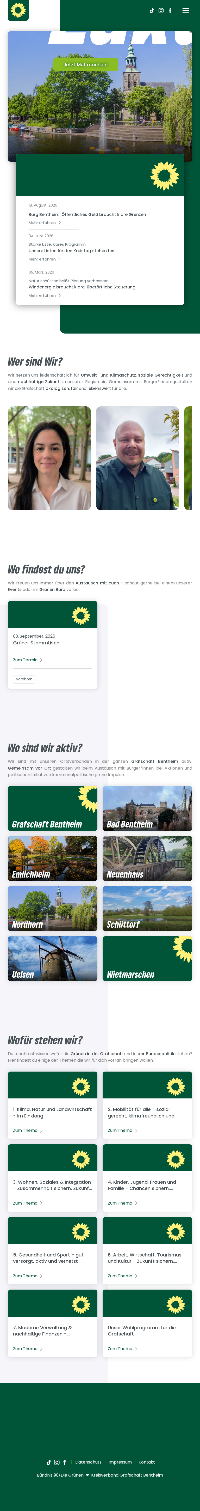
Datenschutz (88, 1462)
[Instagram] (161, 10)
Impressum (120, 1462)
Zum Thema (25, 1130)
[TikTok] (152, 10)
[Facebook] (170, 10)
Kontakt (146, 1462)
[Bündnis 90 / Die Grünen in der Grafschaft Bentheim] (18, 10)
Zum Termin (25, 660)
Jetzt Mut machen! (86, 64)
